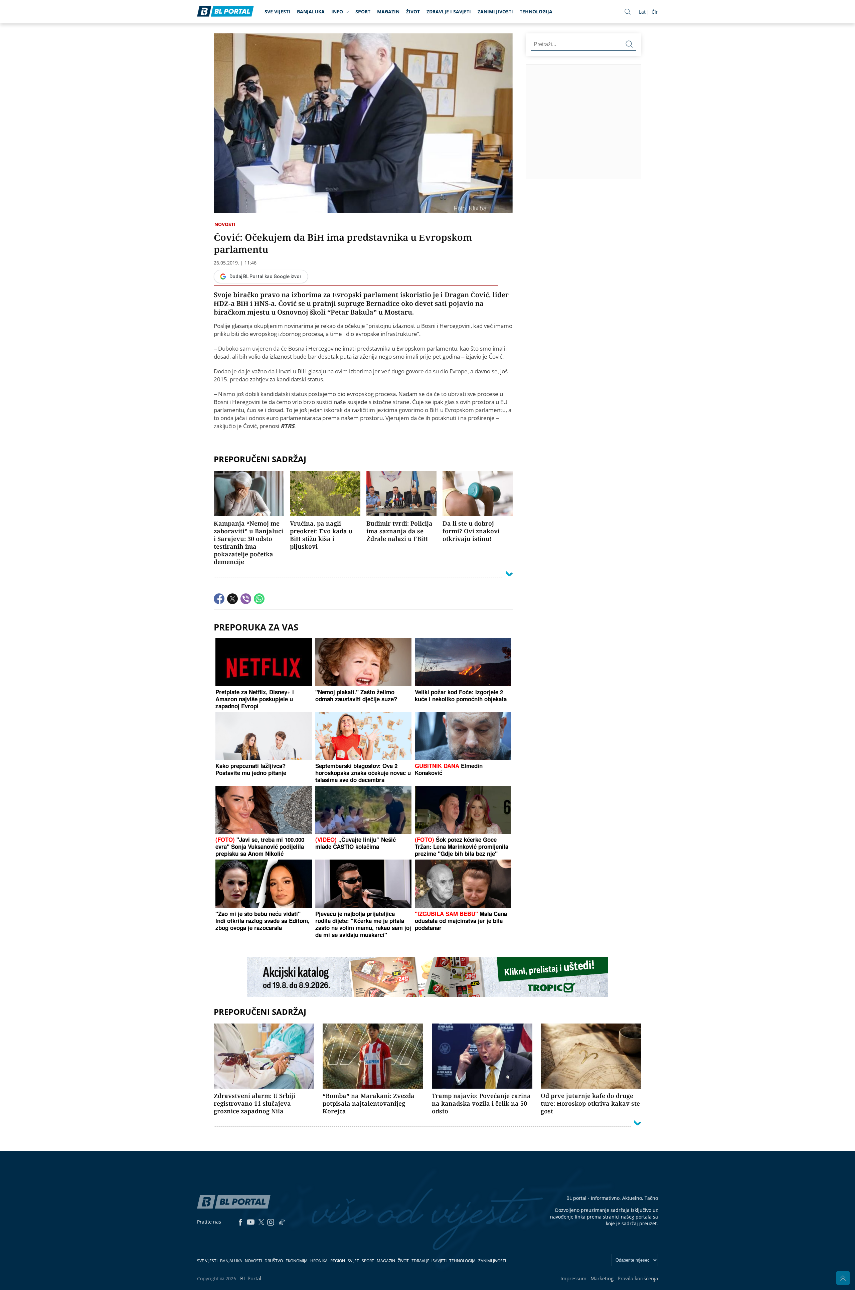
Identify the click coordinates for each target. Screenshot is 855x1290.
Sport (362, 11)
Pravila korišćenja (638, 1278)
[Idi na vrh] (843, 1278)
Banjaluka (311, 11)
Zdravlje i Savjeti (448, 11)
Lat (642, 12)
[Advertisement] (688, 121)
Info (337, 11)
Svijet (353, 1261)
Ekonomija (297, 1261)
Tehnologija (536, 11)
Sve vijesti (277, 11)
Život (413, 11)
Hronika (319, 1261)
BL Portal (250, 1278)
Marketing (602, 1278)
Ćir (655, 12)
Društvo (274, 1261)
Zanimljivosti (495, 11)
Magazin (388, 11)
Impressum (573, 1278)
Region (337, 1261)
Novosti (224, 224)
